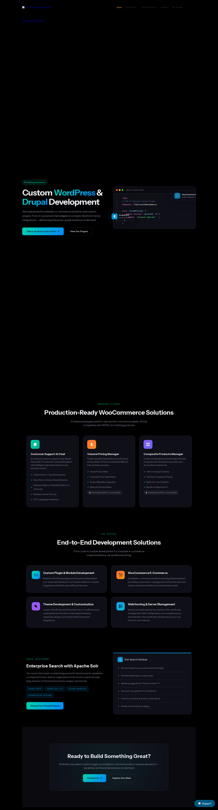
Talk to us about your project (41, 231)
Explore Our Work (122, 778)
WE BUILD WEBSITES (32, 21)
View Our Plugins (79, 231)
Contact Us (93, 778)
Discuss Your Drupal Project (45, 705)
